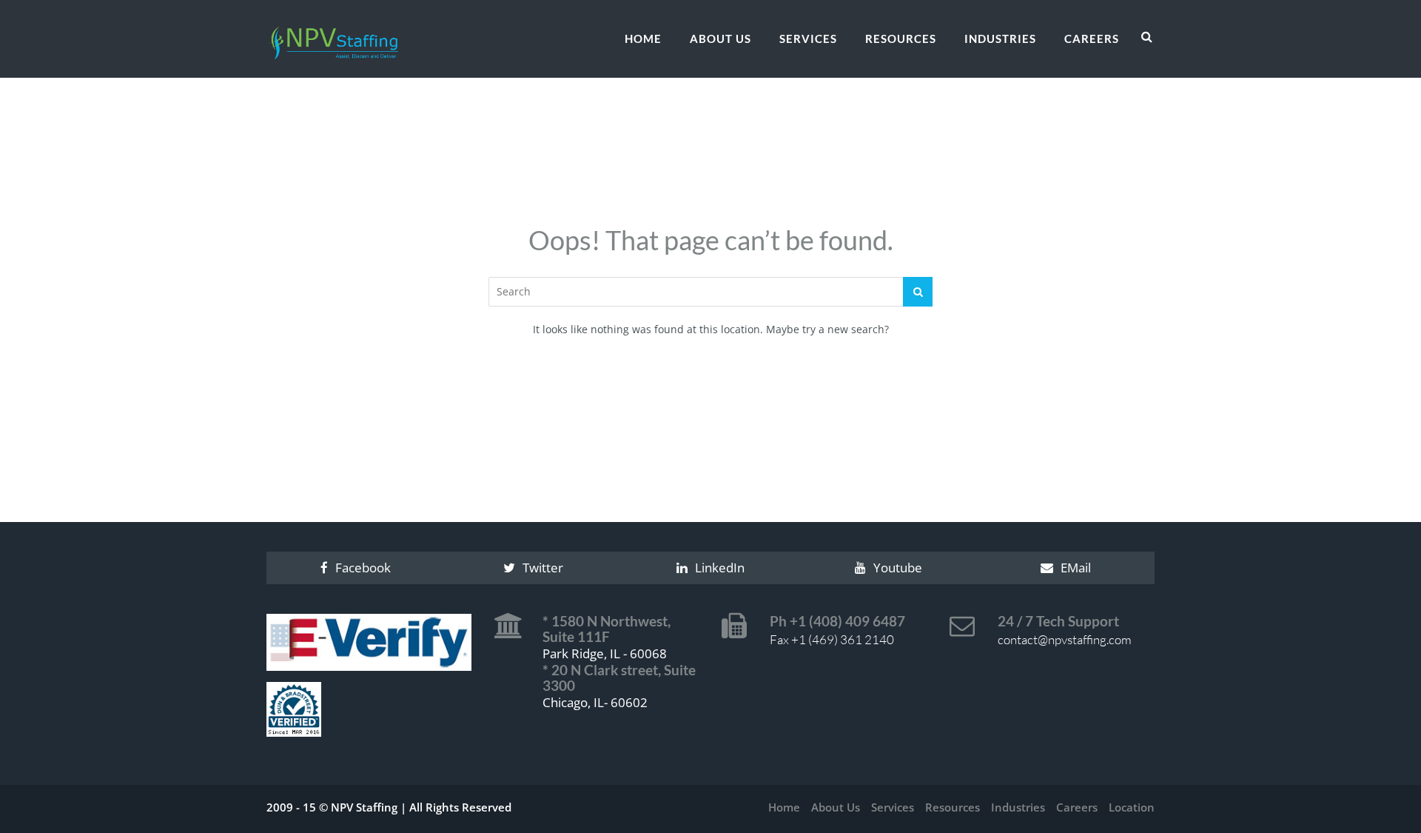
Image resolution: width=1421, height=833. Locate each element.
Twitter (543, 567)
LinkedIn (720, 567)
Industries (1000, 38)
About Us (720, 38)
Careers (1091, 38)
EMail (1076, 567)
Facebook (363, 567)
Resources (900, 38)
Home (643, 38)
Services (808, 38)
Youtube (897, 567)
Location (1132, 807)
